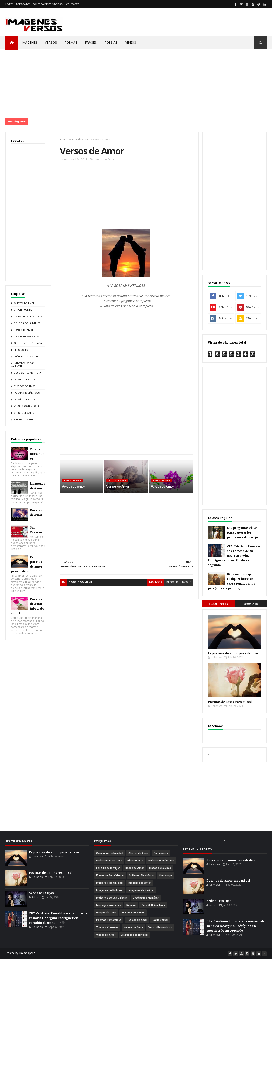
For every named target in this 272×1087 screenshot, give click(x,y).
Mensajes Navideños (108, 905)
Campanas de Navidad (109, 853)
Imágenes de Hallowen (109, 890)
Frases (91, 42)
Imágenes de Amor (139, 882)
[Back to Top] (264, 953)
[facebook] (235, 4)
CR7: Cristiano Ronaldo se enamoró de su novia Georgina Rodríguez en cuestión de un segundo (234, 556)
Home (9, 4)
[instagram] (253, 4)
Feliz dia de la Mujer (27, 323)
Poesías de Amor (24, 399)
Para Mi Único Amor (153, 905)
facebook (155, 582)
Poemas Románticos (27, 392)
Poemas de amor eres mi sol (230, 702)
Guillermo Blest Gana (28, 343)
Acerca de (23, 4)
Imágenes (29, 42)
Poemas (71, 42)
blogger (172, 582)
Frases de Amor (24, 330)
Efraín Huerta (23, 310)
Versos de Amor (24, 413)
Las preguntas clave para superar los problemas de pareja (242, 532)
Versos (51, 42)
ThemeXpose (27, 953)
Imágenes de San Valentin (112, 897)
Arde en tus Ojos (41, 893)
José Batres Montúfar (28, 373)
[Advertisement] (171, 22)
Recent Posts (218, 604)
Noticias (131, 905)
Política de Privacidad (48, 4)
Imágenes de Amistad (27, 356)
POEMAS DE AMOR (24, 379)
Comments (250, 604)
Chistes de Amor (24, 303)
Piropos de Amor (24, 386)
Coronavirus (161, 853)
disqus (186, 582)
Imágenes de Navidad (141, 890)
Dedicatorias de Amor (109, 860)
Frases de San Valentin (28, 336)
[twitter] (241, 4)
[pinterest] (258, 4)
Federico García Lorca (28, 316)
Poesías (111, 42)
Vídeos (130, 42)
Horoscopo (21, 350)
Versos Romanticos (26, 406)
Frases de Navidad (160, 868)
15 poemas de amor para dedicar (233, 653)
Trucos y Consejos (107, 927)
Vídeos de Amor (23, 419)
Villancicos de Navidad (134, 934)
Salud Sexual (160, 920)
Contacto (73, 4)
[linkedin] (264, 4)
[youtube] (247, 4)
